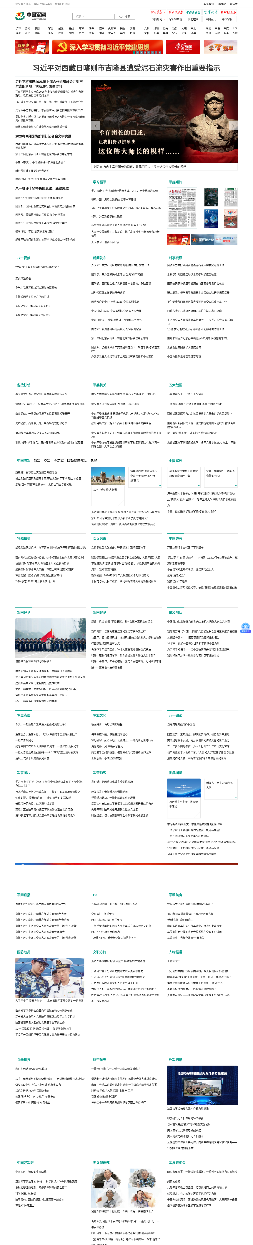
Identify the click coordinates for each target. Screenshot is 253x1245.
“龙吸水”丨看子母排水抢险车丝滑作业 (37, 306)
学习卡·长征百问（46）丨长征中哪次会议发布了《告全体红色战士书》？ (49, 983)
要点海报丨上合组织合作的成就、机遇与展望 (193, 1008)
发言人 (112, 33)
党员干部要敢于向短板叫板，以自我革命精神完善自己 (46, 803)
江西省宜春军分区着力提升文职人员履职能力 (117, 1211)
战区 (61, 28)
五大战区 (175, 400)
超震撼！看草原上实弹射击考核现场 (36, 567)
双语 (226, 33)
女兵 (146, 28)
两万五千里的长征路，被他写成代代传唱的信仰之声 (121, 912)
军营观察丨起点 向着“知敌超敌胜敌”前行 (38, 676)
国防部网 (157, 19)
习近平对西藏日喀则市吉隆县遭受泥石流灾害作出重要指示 (126, 68)
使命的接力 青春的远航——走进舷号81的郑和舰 (43, 997)
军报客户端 (175, 19)
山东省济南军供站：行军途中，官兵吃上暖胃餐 (194, 1127)
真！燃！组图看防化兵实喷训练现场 (112, 981)
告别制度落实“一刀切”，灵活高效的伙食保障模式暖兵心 (123, 579)
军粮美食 (175, 1056)
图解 (91, 33)
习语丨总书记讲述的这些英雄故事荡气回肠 (192, 1014)
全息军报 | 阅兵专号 (102, 1115)
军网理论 (23, 727)
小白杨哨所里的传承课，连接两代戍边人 (190, 670)
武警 (132, 28)
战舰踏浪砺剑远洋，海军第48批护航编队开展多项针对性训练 (50, 648)
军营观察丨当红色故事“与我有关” (186, 1139)
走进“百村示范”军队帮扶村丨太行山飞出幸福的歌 (43, 579)
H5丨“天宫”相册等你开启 (105, 1133)
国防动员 (23, 1153)
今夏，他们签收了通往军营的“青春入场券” (191, 585)
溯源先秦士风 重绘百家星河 (107, 906)
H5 (235, 28)
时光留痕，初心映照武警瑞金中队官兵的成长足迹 (119, 1015)
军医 (217, 28)
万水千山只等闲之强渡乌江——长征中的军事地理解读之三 (49, 991)
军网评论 (99, 727)
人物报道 (175, 1153)
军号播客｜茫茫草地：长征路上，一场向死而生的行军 (122, 900)
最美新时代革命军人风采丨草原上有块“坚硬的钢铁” (44, 670)
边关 (165, 28)
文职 (184, 28)
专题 (235, 33)
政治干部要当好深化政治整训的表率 (36, 815)
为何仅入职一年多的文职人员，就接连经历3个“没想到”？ (124, 1229)
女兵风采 (99, 599)
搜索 (127, 16)
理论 (18, 33)
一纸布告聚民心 (24, 900)
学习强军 (99, 182)
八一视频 (23, 257)
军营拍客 (99, 933)
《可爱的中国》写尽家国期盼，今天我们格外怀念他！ (198, 1211)
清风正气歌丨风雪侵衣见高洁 (32, 918)
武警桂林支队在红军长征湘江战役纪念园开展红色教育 (122, 1003)
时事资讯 (175, 257)
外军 (184, 33)
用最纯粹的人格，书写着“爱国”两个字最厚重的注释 (196, 918)
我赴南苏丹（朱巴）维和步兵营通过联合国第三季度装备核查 (202, 785)
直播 (71, 33)
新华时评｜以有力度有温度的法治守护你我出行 (118, 785)
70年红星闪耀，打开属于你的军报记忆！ (114, 1105)
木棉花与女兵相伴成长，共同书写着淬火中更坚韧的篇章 (123, 682)
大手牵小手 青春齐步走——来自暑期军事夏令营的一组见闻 (49, 1201)
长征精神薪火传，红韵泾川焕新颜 (34, 1003)
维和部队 (175, 727)
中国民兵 (211, 19)
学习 (18, 28)
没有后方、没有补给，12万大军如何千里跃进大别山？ (46, 894)
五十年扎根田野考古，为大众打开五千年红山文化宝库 (198, 906)
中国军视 (227, 19)
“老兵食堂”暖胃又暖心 (179, 1121)
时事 (37, 33)
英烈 (122, 33)
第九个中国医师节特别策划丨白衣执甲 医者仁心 (194, 1224)
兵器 (165, 33)
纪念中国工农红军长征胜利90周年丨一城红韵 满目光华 (47, 906)
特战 (132, 33)
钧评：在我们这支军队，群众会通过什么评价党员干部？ (123, 809)
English (222, 4)
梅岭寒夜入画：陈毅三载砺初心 (109, 894)
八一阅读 (175, 835)
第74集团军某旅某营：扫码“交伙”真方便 (190, 1115)
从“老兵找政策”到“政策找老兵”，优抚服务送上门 (43, 1229)
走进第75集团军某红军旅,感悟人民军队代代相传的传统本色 (125, 567)
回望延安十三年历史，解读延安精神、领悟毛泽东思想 (198, 894)
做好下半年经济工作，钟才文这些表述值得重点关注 (121, 803)
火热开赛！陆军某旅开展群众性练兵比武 (114, 1009)
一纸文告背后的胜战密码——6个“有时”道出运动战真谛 (46, 912)
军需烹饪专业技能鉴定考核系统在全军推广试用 (194, 1133)
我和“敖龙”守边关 (177, 682)
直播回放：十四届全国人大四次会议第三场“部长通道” (46, 1127)
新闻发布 (99, 257)
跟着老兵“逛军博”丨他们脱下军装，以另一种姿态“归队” (199, 1218)
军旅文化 (99, 835)
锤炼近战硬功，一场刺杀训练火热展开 (113, 997)
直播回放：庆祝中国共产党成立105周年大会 (40, 1115)
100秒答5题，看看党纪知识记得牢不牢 (113, 1139)
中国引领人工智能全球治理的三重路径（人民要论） (45, 785)
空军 (101, 28)
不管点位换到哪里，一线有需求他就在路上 (192, 1229)
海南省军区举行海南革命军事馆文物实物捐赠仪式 (43, 1211)
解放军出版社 (229, 12)
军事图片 (23, 933)
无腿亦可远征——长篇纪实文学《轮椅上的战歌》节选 (198, 1235)
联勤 (122, 28)
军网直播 (23, 1056)
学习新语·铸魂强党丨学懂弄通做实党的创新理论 (194, 984)
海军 (91, 28)
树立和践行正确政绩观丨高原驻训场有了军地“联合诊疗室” (48, 573)
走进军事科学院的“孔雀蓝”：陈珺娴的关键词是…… (120, 1202)
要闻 (27, 28)
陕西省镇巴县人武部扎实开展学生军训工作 (40, 1223)
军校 (50, 33)
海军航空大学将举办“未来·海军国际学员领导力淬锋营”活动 (201, 567)
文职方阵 (99, 1153)
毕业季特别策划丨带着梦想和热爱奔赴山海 (183, 547)
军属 (208, 28)
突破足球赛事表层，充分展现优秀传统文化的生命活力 (198, 900)
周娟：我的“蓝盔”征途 (103, 670)
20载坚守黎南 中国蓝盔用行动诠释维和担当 (193, 791)
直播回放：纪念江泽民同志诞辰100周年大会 (40, 1105)
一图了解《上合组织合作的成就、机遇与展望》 (194, 990)
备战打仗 (23, 400)
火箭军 (112, 28)
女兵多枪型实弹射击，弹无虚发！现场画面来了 (118, 648)
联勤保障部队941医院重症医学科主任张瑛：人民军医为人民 (126, 658)
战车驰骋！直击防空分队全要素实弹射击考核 (41, 449)
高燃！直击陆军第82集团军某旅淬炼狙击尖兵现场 (44, 1009)
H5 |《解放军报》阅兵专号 (106, 1121)
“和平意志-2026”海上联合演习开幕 (35, 682)
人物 (217, 33)
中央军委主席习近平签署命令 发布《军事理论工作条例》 (124, 449)
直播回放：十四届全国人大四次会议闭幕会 (40, 1133)
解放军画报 (176, 12)
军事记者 (211, 12)
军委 (50, 28)
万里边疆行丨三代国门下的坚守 (185, 449)
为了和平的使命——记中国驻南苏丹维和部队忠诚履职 (198, 803)
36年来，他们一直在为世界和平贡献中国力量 (193, 797)
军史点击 (23, 835)
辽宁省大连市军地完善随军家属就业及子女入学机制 (45, 1217)
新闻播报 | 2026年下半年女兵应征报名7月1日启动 (120, 676)
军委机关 (99, 400)
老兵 (193, 33)
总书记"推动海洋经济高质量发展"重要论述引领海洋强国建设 (202, 1002)
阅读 (156, 33)
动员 (174, 28)
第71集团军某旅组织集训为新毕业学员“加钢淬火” (119, 573)
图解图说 (175, 933)
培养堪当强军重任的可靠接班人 (33, 775)
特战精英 (23, 599)
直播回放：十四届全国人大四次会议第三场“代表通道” (46, 1139)
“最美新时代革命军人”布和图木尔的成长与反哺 (42, 664)
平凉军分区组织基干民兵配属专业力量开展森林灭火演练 (47, 1235)
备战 (71, 28)
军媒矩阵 (175, 182)
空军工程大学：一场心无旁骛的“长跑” (220, 547)
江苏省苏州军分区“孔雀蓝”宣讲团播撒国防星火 (118, 1218)
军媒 (226, 28)
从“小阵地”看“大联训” (105, 545)
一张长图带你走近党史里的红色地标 (188, 996)
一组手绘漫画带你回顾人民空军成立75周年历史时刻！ (122, 1127)
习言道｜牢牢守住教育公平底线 (183, 964)
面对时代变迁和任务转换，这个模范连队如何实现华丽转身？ (50, 658)
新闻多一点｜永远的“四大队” (219, 964)
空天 (174, 33)
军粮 (208, 33)
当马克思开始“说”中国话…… (183, 884)
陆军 (81, 28)
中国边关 (175, 599)
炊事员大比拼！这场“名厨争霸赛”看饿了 (190, 1105)
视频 (61, 33)
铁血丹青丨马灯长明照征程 (106, 884)
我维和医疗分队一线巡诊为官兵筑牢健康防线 (193, 809)
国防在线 (193, 19)
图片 (81, 33)
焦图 (37, 28)
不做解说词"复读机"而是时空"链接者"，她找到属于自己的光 (125, 664)
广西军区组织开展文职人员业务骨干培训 (114, 1224)
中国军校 (175, 516)
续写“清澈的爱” (176, 676)
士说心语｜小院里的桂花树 (106, 918)
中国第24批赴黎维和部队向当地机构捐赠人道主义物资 (198, 775)
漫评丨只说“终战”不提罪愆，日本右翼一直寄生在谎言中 (123, 775)
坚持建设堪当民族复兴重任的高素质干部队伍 (41, 809)
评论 (27, 33)
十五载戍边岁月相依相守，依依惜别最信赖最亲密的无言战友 (202, 688)
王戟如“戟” (173, 1202)
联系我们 (209, 4)
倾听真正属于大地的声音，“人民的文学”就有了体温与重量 (200, 912)
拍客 (101, 33)
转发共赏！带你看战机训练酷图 (109, 991)
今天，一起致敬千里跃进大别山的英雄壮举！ (41, 884)
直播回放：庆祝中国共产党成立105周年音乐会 (42, 1121)
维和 (156, 28)
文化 (146, 33)
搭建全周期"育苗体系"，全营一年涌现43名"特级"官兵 (144, 549)
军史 (193, 28)
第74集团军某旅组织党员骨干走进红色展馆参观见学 (45, 1015)
